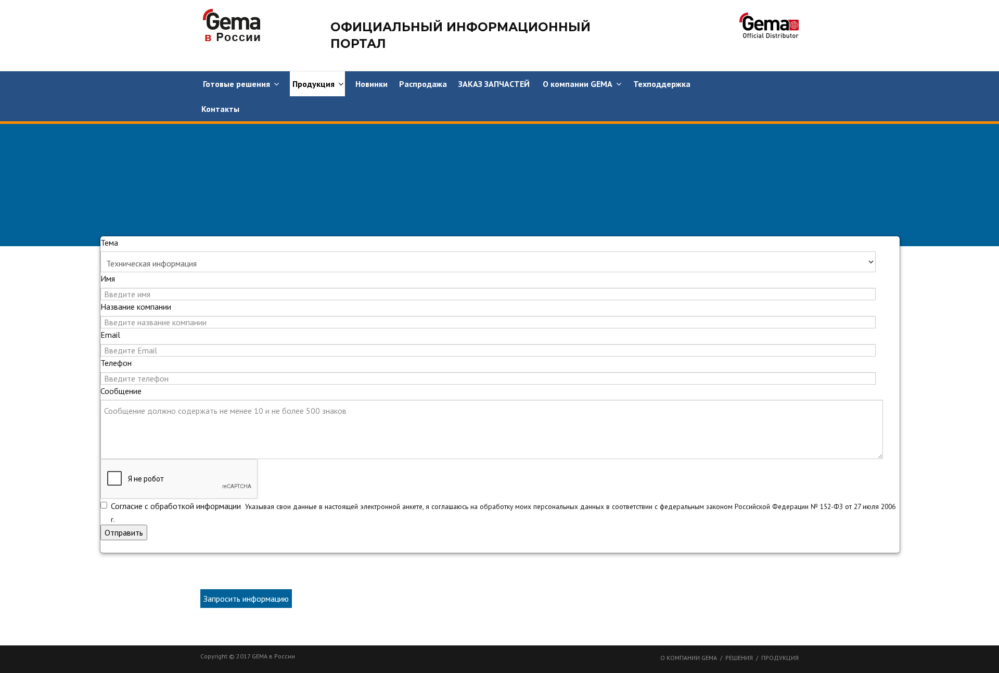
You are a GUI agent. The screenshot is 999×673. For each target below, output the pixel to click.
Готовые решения (236, 84)
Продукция (313, 84)
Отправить (124, 532)
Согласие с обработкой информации (177, 506)
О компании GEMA (577, 84)
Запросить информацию (246, 598)
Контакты (220, 109)
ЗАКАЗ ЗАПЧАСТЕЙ (494, 84)
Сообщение (121, 391)
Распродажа (423, 84)
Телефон (116, 363)
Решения (739, 658)
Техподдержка (661, 84)
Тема (109, 242)
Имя (107, 278)
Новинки (371, 84)
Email (110, 334)
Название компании (135, 306)
